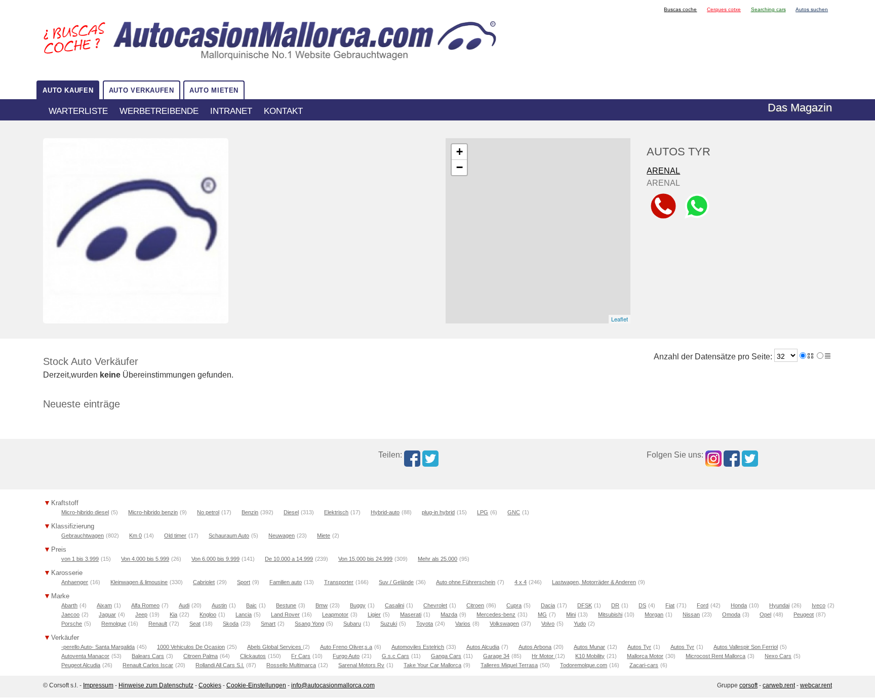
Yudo (580, 624)
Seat (195, 624)
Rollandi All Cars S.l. (219, 665)
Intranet (231, 110)
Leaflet (619, 319)
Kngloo (208, 614)
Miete (323, 535)
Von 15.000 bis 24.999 (365, 559)
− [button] (459, 167)
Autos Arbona (535, 647)
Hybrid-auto (385, 512)
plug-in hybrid (438, 512)
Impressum (98, 685)
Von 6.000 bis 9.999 (215, 559)
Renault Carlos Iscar (148, 665)
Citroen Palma (200, 656)
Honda (739, 605)
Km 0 (135, 535)
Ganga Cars (446, 656)
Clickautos (253, 656)
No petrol (208, 512)
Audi (184, 605)
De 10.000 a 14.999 (289, 559)
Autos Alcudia (482, 647)
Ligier (374, 614)
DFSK (584, 605)
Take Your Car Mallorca (432, 665)
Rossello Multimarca (291, 665)
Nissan (691, 614)
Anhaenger (74, 582)
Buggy (358, 605)
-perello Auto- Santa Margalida (98, 647)
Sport (243, 582)
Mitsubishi (610, 614)
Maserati (410, 614)
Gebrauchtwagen (82, 535)
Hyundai (779, 605)
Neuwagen (281, 535)
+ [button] (459, 151)
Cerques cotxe (724, 9)
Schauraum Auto (229, 535)
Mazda (449, 614)
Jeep (141, 614)
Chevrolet (435, 605)
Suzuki (388, 624)
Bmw (321, 605)
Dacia (548, 605)
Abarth (69, 605)
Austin (219, 605)
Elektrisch (336, 512)
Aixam (104, 605)
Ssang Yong (309, 624)
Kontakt (283, 110)
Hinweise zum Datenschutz (155, 685)
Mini (571, 614)
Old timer (175, 535)
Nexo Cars (778, 656)
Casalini (394, 605)
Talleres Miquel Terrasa (509, 665)
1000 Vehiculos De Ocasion (191, 647)
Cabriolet (204, 582)
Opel (765, 614)
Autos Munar (589, 647)
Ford (702, 605)
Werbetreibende (159, 110)
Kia (173, 614)
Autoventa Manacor (85, 656)
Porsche (71, 624)
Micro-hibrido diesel (85, 512)
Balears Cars (148, 656)
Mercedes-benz (495, 614)
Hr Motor (543, 656)
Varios (462, 624)
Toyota (424, 624)
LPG (482, 512)
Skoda (230, 624)
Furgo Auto (346, 656)
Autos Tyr (639, 647)
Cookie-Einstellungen (256, 685)
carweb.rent (779, 685)
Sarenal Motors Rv (361, 665)
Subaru (352, 624)
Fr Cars (300, 656)
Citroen (475, 605)
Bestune (286, 605)
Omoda (731, 614)
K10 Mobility (590, 656)
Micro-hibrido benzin (153, 512)
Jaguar (107, 614)
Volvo (547, 624)
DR (615, 605)
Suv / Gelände (396, 582)
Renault (157, 624)
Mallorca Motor (645, 656)
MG (542, 614)
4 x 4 (520, 582)
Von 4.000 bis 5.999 (145, 559)
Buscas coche (680, 9)
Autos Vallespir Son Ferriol (745, 647)
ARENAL (663, 171)
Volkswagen (504, 624)
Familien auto (285, 582)
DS (642, 605)
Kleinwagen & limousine (139, 582)
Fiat (669, 605)
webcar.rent (816, 685)
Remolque (113, 624)
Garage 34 (496, 656)
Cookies (209, 685)
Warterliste (78, 110)
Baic (251, 605)
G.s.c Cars (395, 656)
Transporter (338, 582)
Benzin (250, 512)
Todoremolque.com (583, 665)
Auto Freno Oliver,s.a (346, 647)
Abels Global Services (275, 647)
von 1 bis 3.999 (80, 559)
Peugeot (803, 614)
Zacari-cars (643, 665)
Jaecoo (70, 614)
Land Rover (285, 614)
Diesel (291, 512)
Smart (268, 624)
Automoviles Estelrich (417, 647)
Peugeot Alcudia (80, 665)
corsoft (748, 685)
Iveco (818, 605)
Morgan (654, 614)
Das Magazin (800, 107)
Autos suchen (812, 9)
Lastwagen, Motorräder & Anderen (594, 582)
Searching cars (768, 9)
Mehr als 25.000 (437, 559)
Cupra (514, 605)
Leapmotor (335, 614)
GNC (513, 512)
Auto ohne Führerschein (465, 582)
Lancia (243, 614)
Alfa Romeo (145, 605)
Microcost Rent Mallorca (715, 656)
